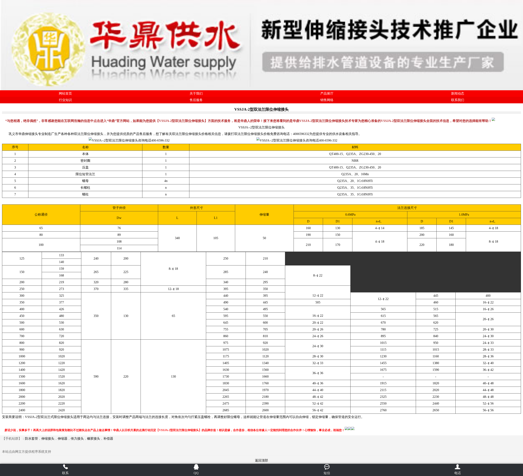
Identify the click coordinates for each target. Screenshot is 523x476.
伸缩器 (62, 438)
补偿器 (108, 438)
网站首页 (65, 93)
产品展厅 (326, 93)
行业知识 (65, 100)
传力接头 (77, 438)
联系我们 (457, 100)
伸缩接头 (47, 438)
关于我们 (196, 93)
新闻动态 (457, 93)
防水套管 (31, 438)
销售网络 (326, 100)
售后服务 (196, 100)
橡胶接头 (93, 438)
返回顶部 (261, 460)
